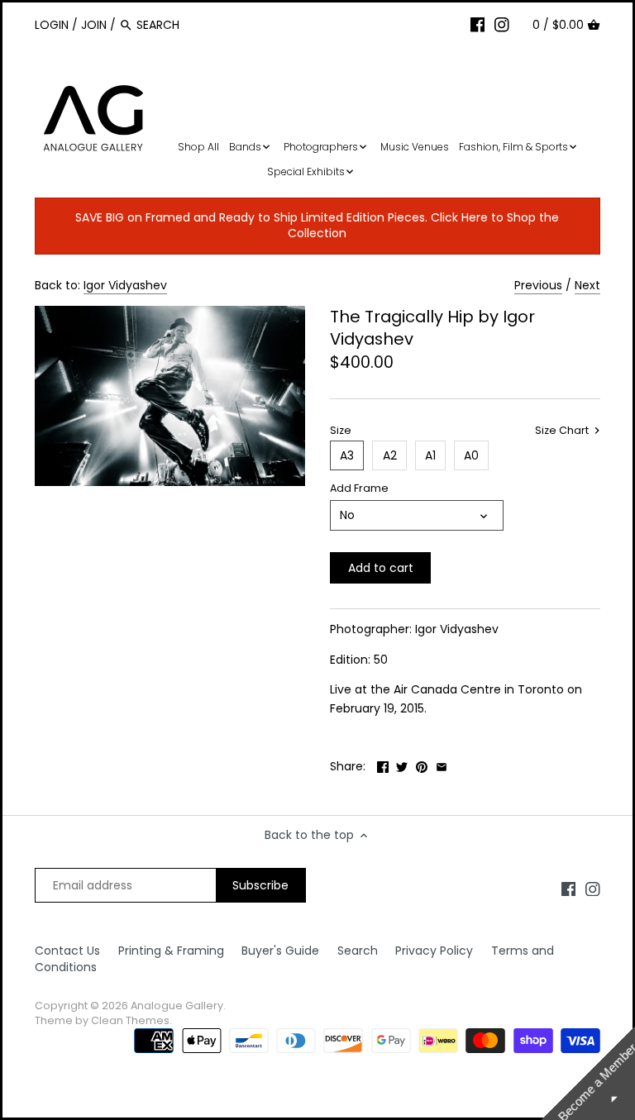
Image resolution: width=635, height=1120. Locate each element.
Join (94, 25)
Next (587, 285)
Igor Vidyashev (125, 285)
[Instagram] (501, 24)
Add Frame (359, 488)
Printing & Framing (171, 950)
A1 (430, 455)
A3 (347, 455)
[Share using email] (441, 764)
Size (340, 430)
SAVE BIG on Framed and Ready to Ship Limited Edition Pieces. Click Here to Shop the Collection (317, 225)
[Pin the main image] (421, 764)
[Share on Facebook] (383, 764)
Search (357, 950)
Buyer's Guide (280, 950)
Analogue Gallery (177, 1005)
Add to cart (380, 568)
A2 (390, 455)
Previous (538, 285)
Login (52, 25)
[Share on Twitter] (402, 764)
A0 (471, 455)
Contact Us (67, 950)
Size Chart (563, 430)
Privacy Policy (434, 950)
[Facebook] (477, 24)
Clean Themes (130, 1020)
